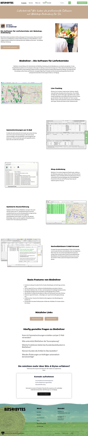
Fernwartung (40, 426)
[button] (3, 433)
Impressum (57, 433)
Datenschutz (65, 433)
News (38, 420)
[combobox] (63, 2)
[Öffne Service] (33, 3)
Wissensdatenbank (40, 423)
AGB (72, 433)
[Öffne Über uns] (41, 3)
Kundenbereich (40, 417)
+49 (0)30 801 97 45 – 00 (64, 413)
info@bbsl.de (61, 411)
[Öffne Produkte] (27, 3)
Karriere (39, 412)
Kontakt (39, 415)
